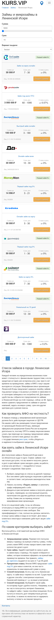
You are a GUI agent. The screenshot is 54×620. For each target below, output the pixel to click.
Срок (4, 35)
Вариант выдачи (9, 45)
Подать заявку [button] (41, 78)
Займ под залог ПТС (25, 96)
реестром (23, 439)
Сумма (5, 23)
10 (46, 358)
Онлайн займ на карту (26, 216)
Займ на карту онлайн (26, 65)
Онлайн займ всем (26, 156)
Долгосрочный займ (26, 337)
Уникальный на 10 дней (26, 307)
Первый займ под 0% (26, 186)
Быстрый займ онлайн (26, 126)
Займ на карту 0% (26, 277)
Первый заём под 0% (26, 246)
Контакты (6, 605)
